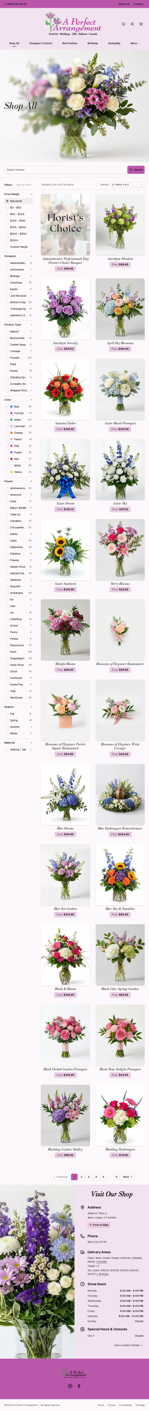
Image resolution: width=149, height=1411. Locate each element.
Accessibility (125, 1405)
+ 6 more (101, 1261)
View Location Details (127, 1345)
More (134, 43)
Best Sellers (69, 43)
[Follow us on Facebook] (78, 1386)
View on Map (100, 1225)
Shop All (14, 43)
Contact (138, 4)
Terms (101, 1405)
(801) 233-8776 (16, 4)
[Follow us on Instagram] (70, 1386)
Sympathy (114, 43)
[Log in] (132, 24)
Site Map (140, 1405)
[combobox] (127, 184)
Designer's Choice (40, 43)
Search (138, 169)
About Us (124, 4)
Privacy (111, 1405)
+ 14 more (102, 1274)
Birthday (93, 43)
